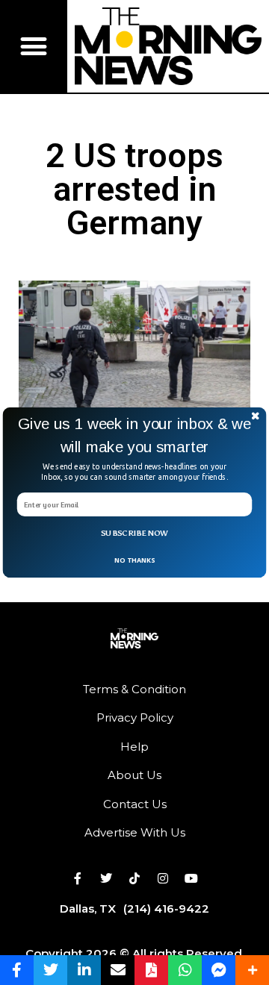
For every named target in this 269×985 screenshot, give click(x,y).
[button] (134, 436)
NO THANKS (134, 559)
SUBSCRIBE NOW (134, 532)
